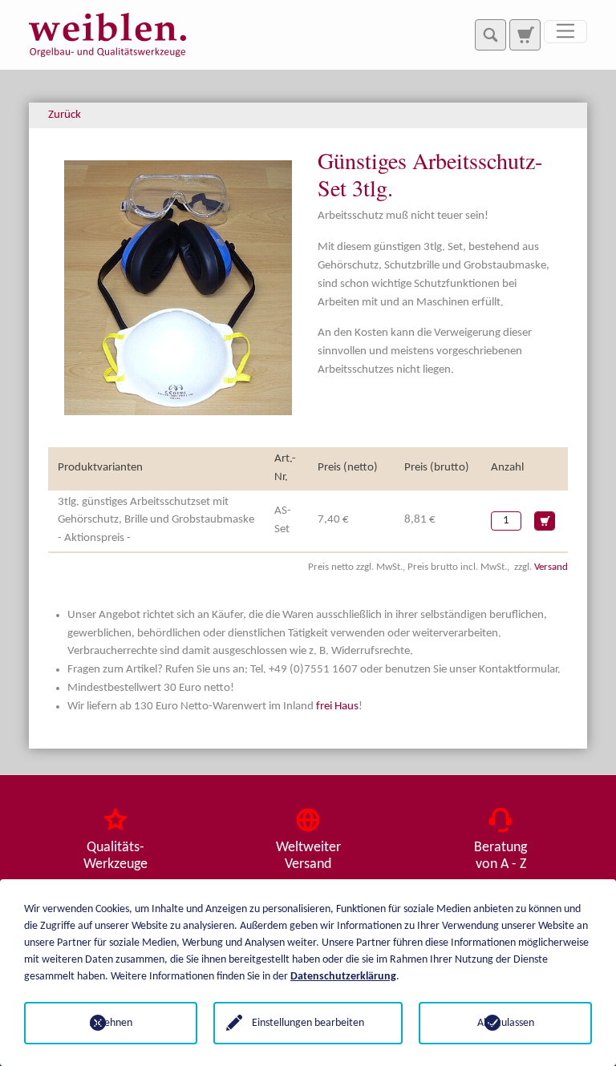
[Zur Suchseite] (524, 34)
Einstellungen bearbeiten (308, 1023)
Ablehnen (111, 1023)
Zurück (64, 115)
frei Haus (337, 707)
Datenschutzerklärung (343, 977)
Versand (551, 567)
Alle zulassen (505, 1023)
